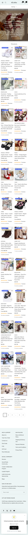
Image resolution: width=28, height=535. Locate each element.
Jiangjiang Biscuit (6, 335)
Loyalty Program (6, 471)
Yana (2, 123)
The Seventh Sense (19, 123)
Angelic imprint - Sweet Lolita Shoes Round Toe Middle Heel (6, 156)
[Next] (23, 415)
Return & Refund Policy (20, 436)
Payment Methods (20, 444)
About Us (4, 435)
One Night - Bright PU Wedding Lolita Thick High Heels (7, 307)
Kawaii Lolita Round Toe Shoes (20, 94)
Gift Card (4, 449)
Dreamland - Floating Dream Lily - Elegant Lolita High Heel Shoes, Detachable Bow (7, 96)
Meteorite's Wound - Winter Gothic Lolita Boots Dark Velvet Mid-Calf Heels (20, 339)
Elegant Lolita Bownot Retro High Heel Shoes (20, 244)
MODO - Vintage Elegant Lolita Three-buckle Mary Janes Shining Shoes (20, 156)
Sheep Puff (17, 60)
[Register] (24, 492)
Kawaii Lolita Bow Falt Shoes (6, 275)
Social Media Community (5, 463)
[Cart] (25, 2)
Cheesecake (17, 366)
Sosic (16, 92)
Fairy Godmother (5, 366)
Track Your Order (6, 438)
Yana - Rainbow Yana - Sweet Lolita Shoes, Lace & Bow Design (7, 186)
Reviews (4, 459)
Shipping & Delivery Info (20, 440)
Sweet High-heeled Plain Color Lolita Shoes (7, 400)
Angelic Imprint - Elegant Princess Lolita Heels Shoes (20, 215)
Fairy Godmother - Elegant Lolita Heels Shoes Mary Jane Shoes (7, 370)
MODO (16, 152)
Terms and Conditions (21, 447)
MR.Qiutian (17, 272)
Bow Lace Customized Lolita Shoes (19, 126)
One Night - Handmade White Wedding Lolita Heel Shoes (20, 401)
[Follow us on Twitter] (7, 510)
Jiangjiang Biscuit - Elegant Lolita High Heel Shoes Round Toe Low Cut (7, 339)
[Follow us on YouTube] (14, 510)
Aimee (2, 211)
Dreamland (4, 92)
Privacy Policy (19, 450)
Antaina (3, 241)
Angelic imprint (5, 60)
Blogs (3, 479)
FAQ (3, 446)
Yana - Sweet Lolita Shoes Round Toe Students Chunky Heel (20, 186)
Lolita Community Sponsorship (6, 475)
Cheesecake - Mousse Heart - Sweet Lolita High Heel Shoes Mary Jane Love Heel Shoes (20, 371)
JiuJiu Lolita (17, 303)
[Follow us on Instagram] (10, 510)
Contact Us (4, 440)
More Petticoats (6, 452)
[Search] (5, 2)
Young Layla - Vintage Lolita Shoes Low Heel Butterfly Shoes (19, 64)
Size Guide (4, 443)
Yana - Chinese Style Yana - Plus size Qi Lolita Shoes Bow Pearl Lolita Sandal (7, 127)
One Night (3, 303)
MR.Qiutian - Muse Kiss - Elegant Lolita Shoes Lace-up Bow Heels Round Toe (20, 277)
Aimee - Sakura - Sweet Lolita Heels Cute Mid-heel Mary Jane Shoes (6, 215)
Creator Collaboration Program (7, 467)
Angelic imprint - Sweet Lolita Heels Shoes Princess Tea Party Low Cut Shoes (6, 65)
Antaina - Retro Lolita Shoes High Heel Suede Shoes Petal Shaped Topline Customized (7, 246)
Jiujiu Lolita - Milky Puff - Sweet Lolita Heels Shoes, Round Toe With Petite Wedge (20, 308)
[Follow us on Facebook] (3, 510)
